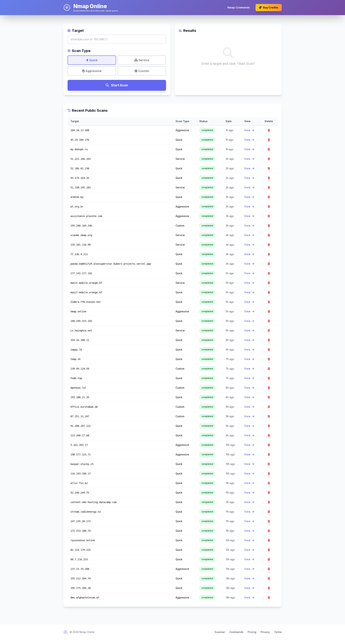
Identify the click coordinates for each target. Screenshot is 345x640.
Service (143, 60)
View (247, 130)
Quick (93, 60)
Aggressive (93, 71)
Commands (236, 632)
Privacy (265, 632)
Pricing (252, 632)
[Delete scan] (269, 130)
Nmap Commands (238, 7)
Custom (143, 71)
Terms (278, 632)
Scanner (220, 632)
